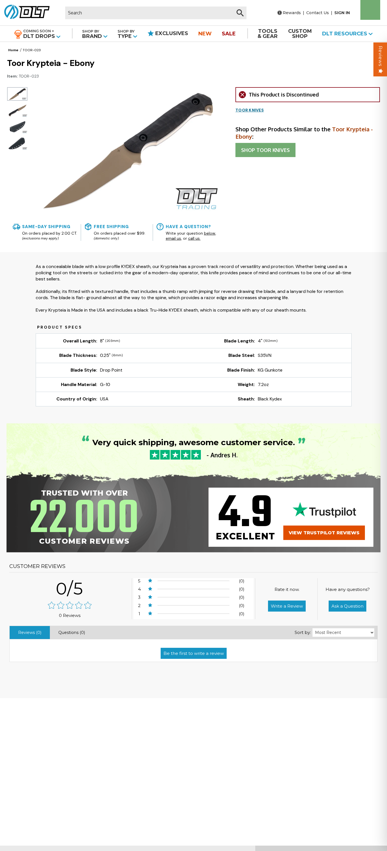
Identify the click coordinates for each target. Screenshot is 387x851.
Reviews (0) (29, 632)
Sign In (342, 12)
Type (126, 34)
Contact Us (317, 12)
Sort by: (303, 632)
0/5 (70, 588)
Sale (229, 34)
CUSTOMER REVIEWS (37, 566)
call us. (194, 238)
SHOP (265, 150)
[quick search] (240, 13)
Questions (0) (71, 632)
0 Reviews (69, 615)
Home (13, 50)
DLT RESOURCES (345, 34)
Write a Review (287, 606)
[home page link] (25, 12)
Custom (300, 33)
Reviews (380, 56)
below (209, 233)
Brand (92, 34)
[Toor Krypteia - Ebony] (17, 94)
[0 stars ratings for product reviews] (69, 606)
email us (173, 238)
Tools (268, 33)
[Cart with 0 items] (370, 10)
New (205, 34)
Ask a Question (347, 606)
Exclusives (171, 33)
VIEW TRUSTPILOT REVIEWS (324, 532)
